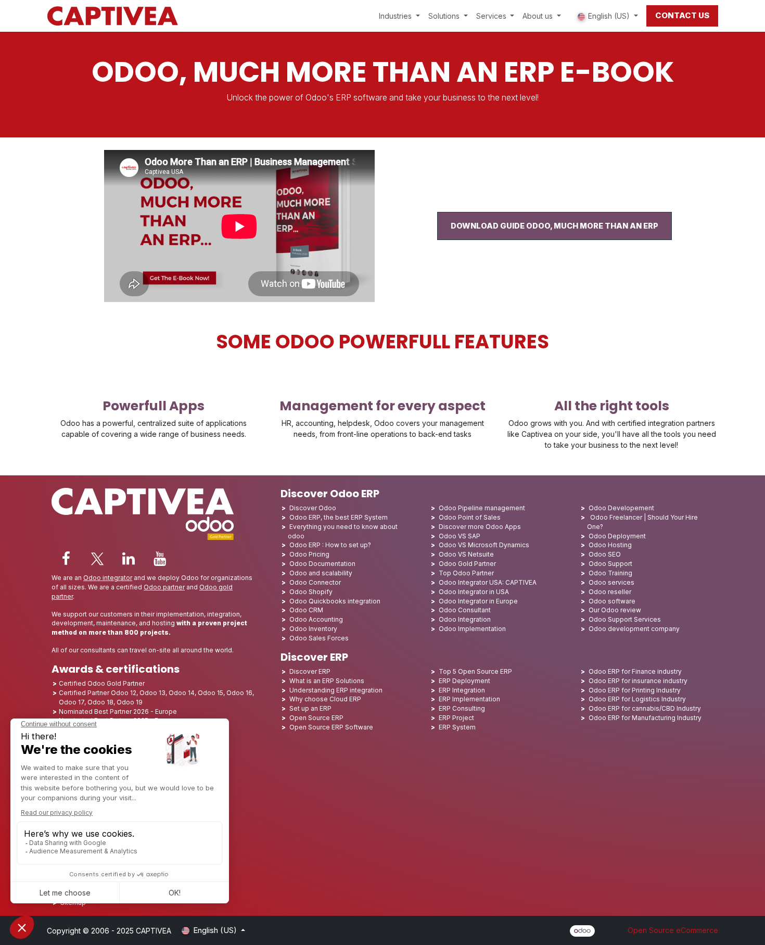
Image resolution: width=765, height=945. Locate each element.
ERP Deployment (464, 681)
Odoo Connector (315, 582)
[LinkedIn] (128, 558)
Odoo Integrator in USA (474, 592)
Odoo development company (634, 629)
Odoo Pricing (309, 554)
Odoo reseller (610, 592)
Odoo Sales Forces (319, 638)
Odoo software (612, 601)
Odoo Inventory (313, 629)
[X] (97, 558)
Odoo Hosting (610, 545)
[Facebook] (66, 558)
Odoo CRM (306, 610)
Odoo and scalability (320, 573)
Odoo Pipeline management (482, 508)
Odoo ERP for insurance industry (638, 681)
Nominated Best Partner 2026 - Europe (118, 711)
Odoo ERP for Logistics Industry (637, 699)
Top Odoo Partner (466, 573)
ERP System (457, 727)
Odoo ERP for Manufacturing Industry (645, 718)
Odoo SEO (605, 554)
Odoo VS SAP (459, 536)
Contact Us (682, 15)
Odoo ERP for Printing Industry (635, 690)
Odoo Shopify (311, 592)
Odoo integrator (107, 578)
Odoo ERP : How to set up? (330, 545)
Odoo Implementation (472, 629)
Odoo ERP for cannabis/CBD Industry (645, 708)
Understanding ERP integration (335, 690)
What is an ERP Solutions (326, 681)
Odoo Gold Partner (467, 564)
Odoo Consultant (465, 610)
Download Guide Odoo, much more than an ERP (554, 226)
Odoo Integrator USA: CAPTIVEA (488, 582)
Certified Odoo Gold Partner (102, 683)
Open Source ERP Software (331, 727)
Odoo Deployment (617, 536)
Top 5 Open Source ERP (475, 671)
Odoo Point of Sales (470, 517)
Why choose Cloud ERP (325, 699)
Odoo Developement (621, 508)
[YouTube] (159, 558)
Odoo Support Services (625, 619)
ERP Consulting (462, 708)
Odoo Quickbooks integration (334, 601)
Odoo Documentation (322, 564)
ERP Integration (462, 690)
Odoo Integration (465, 619)
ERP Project (456, 718)
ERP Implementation (469, 699)
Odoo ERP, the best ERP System (338, 517)
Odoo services (611, 582)
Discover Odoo (312, 508)
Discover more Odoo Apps (480, 527)
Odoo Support (610, 564)
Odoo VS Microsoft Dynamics (484, 545)
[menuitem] (399, 16)
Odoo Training (610, 573)
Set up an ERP (310, 708)
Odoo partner (164, 587)
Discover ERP (309, 671)
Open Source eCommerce (673, 930)
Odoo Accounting (316, 619)
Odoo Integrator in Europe (478, 601)
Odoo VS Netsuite (466, 554)
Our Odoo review (615, 610)
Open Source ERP (316, 718)
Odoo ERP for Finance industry (635, 671)
